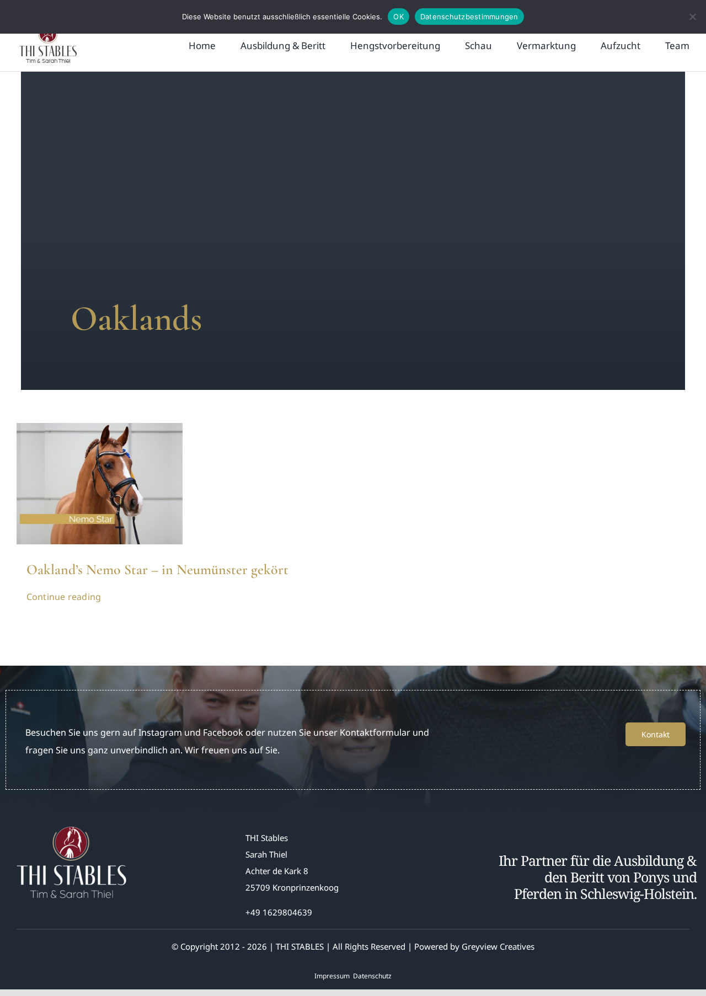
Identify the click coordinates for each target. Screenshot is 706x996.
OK (398, 16)
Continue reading (63, 597)
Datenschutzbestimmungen (469, 16)
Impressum (332, 976)
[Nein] (692, 16)
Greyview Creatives (498, 946)
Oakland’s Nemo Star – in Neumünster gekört (157, 569)
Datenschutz (372, 976)
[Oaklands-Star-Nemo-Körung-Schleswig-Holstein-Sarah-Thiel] (100, 427)
